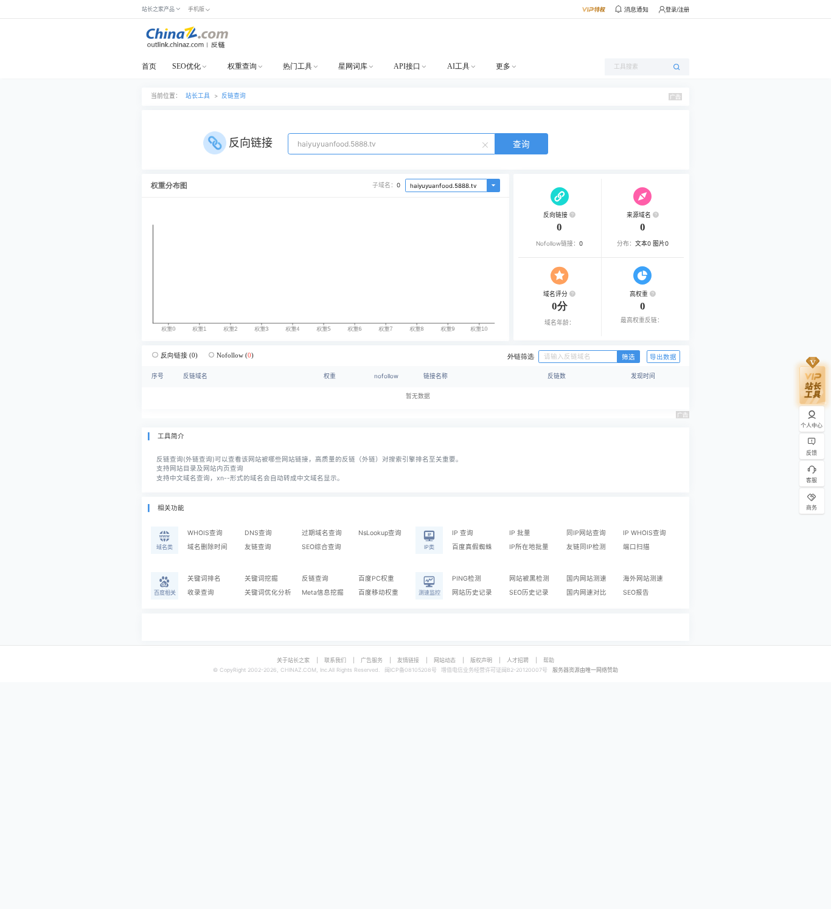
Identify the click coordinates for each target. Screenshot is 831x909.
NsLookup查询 (380, 533)
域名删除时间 (207, 547)
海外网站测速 (643, 578)
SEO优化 (186, 66)
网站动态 (445, 660)
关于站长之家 (293, 660)
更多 (503, 66)
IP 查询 (462, 533)
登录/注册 (677, 9)
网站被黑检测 (529, 578)
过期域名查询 (322, 533)
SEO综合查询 (321, 547)
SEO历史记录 (529, 592)
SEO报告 (636, 592)
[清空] (486, 144)
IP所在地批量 (529, 547)
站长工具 (198, 95)
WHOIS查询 (205, 533)
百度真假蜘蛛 (472, 547)
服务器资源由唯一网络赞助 (585, 669)
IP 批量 (519, 533)
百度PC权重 (376, 578)
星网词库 (352, 66)
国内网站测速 (586, 578)
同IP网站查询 (586, 533)
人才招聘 (518, 660)
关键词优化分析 (268, 592)
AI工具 (458, 66)
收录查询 (200, 592)
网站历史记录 (472, 592)
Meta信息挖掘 (323, 592)
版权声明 (481, 660)
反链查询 (233, 95)
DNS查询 (258, 533)
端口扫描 (636, 547)
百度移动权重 (378, 592)
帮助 (548, 660)
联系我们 (335, 660)
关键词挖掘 (261, 578)
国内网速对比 (586, 592)
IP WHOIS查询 (644, 533)
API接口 (407, 66)
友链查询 (258, 547)
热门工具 (297, 66)
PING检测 (466, 578)
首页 (149, 66)
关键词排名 (204, 578)
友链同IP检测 (586, 547)
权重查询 (242, 66)
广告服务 (372, 660)
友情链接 (408, 660)
